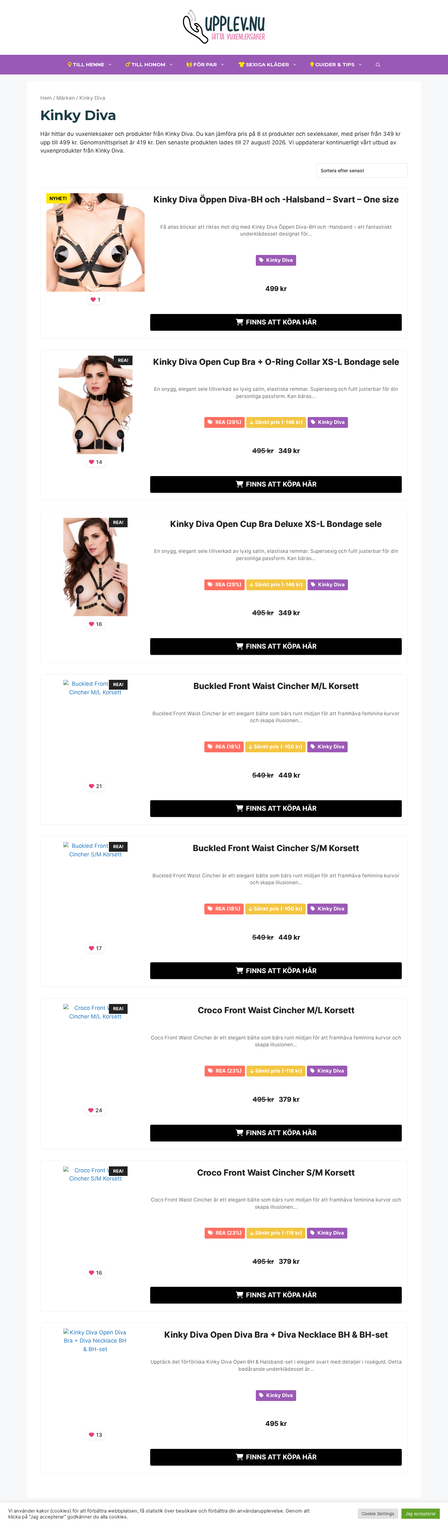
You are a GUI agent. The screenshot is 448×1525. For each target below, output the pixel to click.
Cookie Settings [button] (378, 1513)
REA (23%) (228, 1071)
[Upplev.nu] (224, 27)
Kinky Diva (279, 260)
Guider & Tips (334, 64)
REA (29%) (227, 422)
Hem (46, 98)
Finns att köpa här (281, 322)
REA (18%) (227, 746)
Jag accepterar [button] (420, 1513)
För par (204, 64)
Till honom (147, 64)
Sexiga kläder (267, 64)
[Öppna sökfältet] (378, 64)
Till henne (87, 64)
